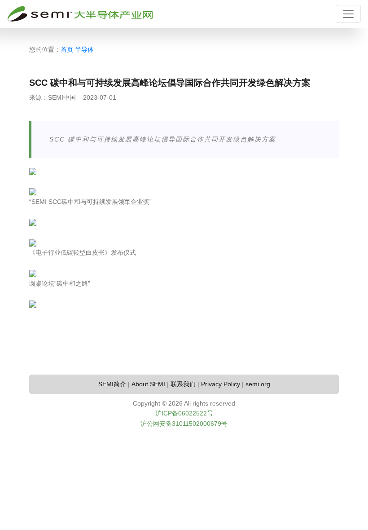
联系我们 (183, 384)
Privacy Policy (220, 384)
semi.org (257, 384)
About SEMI (148, 384)
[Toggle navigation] (348, 14)
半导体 (84, 49)
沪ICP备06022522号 (184, 413)
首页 (67, 49)
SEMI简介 (112, 384)
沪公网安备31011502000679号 (184, 423)
